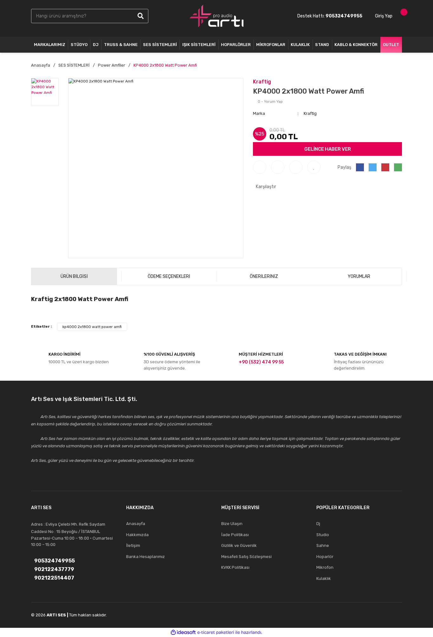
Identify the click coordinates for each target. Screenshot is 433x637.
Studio (322, 534)
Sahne (322, 545)
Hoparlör (324, 556)
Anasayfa (135, 523)
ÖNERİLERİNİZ (264, 276)
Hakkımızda (137, 534)
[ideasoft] (183, 632)
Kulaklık (323, 578)
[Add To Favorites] (313, 167)
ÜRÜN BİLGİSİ (74, 276)
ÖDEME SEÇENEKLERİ (169, 276)
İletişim (133, 545)
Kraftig (262, 82)
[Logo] (216, 16)
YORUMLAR (359, 276)
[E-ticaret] (215, 632)
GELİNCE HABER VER (327, 149)
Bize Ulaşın (231, 523)
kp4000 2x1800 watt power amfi (92, 327)
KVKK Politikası (235, 567)
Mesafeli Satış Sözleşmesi (246, 556)
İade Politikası (235, 534)
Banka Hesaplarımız (145, 556)
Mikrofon (324, 567)
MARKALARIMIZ (49, 44)
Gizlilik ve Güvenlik (239, 545)
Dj (318, 523)
